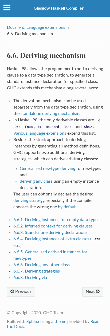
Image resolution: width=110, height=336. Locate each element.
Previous (23, 291)
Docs (12, 27)
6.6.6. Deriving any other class (41, 265)
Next (91, 291)
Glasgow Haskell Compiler (59, 8)
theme (60, 321)
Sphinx (32, 321)
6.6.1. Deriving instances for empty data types (56, 220)
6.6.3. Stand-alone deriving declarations (50, 232)
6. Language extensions (43, 27)
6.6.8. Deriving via (30, 277)
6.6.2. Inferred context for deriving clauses (53, 226)
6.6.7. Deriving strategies (36, 271)
